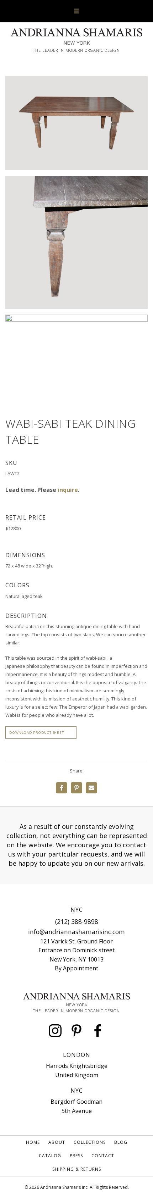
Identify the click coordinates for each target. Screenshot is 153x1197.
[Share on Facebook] (61, 787)
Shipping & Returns (76, 1169)
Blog (120, 1142)
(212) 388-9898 (76, 921)
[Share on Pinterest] (76, 787)
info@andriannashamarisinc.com (76, 931)
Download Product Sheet (36, 732)
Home (33, 1142)
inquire (68, 490)
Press (76, 1156)
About (56, 1142)
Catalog (50, 1156)
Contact (102, 1156)
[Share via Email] (91, 787)
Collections (90, 1142)
